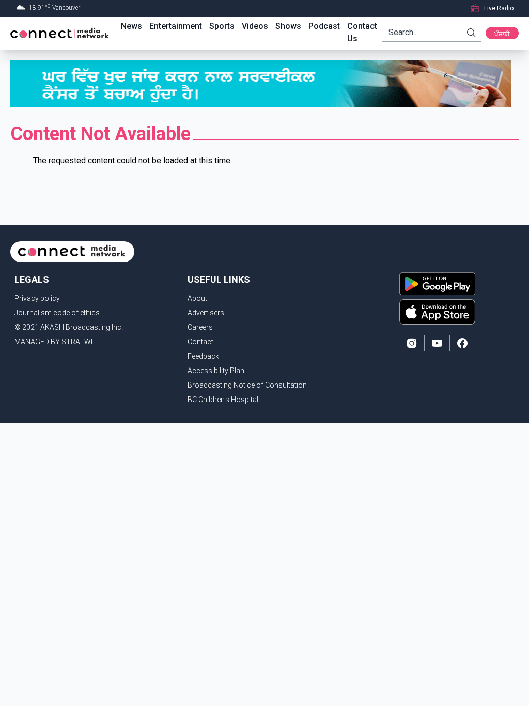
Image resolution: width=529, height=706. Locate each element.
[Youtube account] (437, 343)
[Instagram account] (411, 343)
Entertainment (175, 26)
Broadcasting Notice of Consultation (247, 385)
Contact (200, 341)
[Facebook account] (462, 343)
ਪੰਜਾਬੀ (502, 34)
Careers (200, 327)
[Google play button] (437, 283)
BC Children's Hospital (223, 399)
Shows (288, 26)
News (131, 26)
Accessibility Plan (216, 370)
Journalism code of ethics (57, 313)
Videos (255, 26)
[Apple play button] (437, 312)
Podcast (324, 26)
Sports (222, 26)
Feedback (203, 356)
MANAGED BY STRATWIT (55, 341)
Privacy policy (37, 298)
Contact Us (362, 32)
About (197, 298)
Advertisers (206, 313)
